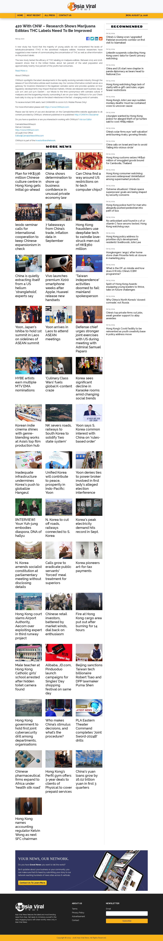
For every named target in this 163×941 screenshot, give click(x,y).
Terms (74, 909)
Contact (75, 920)
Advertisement (78, 916)
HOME (20, 15)
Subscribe (127, 921)
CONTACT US (65, 15)
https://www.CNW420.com (57, 107)
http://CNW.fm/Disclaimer (86, 115)
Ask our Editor (85, 119)
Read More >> (21, 71)
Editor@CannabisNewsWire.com (29, 136)
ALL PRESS (50, 15)
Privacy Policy (78, 912)
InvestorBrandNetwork (45, 140)
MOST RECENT (34, 15)
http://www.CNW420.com (27, 130)
